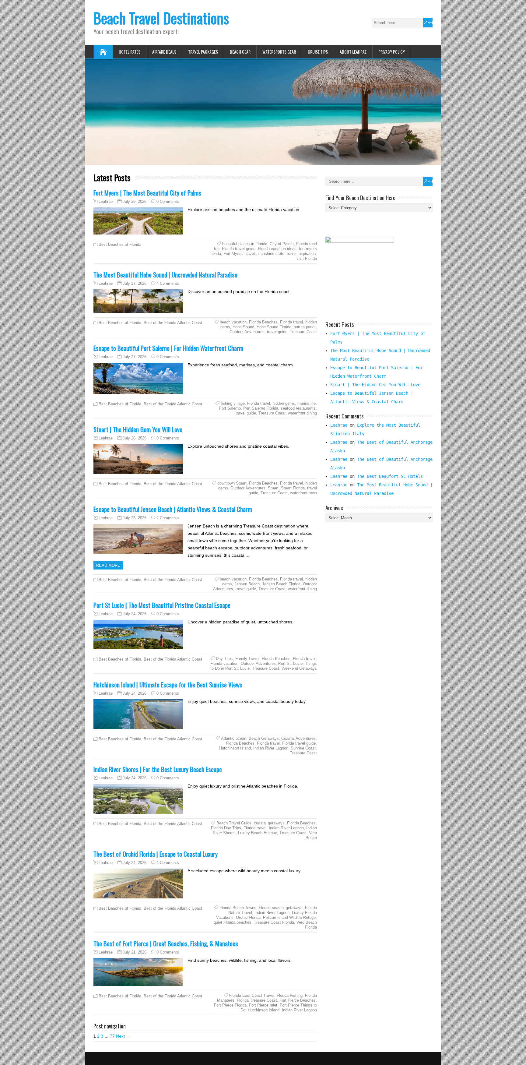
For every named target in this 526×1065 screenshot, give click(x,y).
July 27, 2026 (134, 283)
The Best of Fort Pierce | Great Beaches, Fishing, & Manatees (165, 943)
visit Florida (306, 258)
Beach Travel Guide (233, 823)
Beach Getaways (264, 738)
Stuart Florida (293, 488)
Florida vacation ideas (277, 248)
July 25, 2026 (134, 518)
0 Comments (167, 201)
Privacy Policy (391, 51)
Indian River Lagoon (270, 748)
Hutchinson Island (235, 748)
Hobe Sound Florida (274, 327)
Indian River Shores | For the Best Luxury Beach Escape (157, 769)
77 (112, 1036)
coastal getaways (269, 823)
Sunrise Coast (303, 748)
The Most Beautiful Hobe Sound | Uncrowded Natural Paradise (165, 274)
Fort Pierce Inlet (263, 1005)
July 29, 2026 (134, 201)
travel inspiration (301, 253)
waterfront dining (302, 413)
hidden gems (283, 403)
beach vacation (233, 322)
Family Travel (247, 658)
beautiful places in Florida (244, 244)
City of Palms (282, 244)
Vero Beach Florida (306, 924)
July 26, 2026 (134, 438)
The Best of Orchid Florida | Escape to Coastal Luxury (155, 854)
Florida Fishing (290, 995)
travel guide (277, 332)
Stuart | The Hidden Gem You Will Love (137, 429)
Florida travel (291, 322)
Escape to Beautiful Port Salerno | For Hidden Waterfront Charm (168, 348)
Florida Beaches (263, 322)
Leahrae (106, 201)
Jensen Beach (247, 584)
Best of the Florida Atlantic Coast (173, 322)
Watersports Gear (279, 51)
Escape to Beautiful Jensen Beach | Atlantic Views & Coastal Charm (172, 509)
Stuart (273, 488)
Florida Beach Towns (237, 907)
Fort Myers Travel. (239, 253)
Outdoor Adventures (247, 332)
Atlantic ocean (233, 738)
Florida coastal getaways (281, 907)
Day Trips (224, 658)
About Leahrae (353, 51)
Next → (123, 1036)
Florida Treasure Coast (257, 1000)
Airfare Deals (164, 51)
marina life (306, 403)
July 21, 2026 (134, 952)
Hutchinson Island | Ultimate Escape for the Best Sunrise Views (167, 684)
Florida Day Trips (226, 828)
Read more (108, 565)
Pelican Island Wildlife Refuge (289, 917)
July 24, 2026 (134, 614)
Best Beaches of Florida (120, 244)
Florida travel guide (238, 248)
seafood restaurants (298, 408)
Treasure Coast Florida (274, 922)
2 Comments (167, 518)
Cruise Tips (318, 51)
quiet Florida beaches (232, 922)
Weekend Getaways (299, 668)
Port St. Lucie (290, 663)
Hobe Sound (243, 327)
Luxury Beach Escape (257, 832)
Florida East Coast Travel (251, 995)
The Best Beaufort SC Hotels (390, 476)
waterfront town (303, 493)
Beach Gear (240, 51)
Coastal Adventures (298, 738)
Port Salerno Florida (260, 408)
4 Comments (167, 283)
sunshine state (271, 253)
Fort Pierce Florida (230, 1005)
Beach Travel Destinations (161, 18)
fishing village (233, 403)
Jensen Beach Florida (281, 584)
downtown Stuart (232, 483)
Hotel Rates (129, 51)
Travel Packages (203, 51)
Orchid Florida (248, 917)
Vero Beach (311, 835)
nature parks (305, 327)
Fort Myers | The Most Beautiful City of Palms (147, 192)
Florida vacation (224, 663)
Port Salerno (230, 408)
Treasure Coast (303, 332)
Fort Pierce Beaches (297, 1000)
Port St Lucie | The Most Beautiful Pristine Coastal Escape (161, 605)
